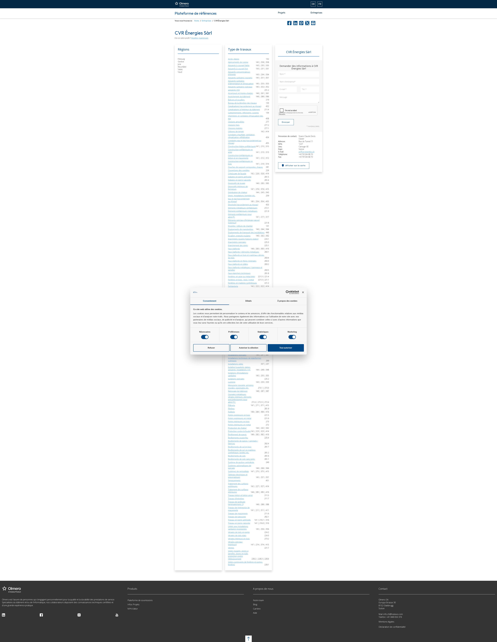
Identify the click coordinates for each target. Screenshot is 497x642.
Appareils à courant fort (238, 68)
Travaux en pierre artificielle (239, 520)
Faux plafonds (234, 248)
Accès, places (233, 59)
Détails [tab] (248, 301)
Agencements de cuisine (238, 62)
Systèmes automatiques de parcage (239, 466)
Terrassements (234, 480)
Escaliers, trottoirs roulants (239, 236)
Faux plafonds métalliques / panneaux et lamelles (245, 268)
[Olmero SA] (11, 589)
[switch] (234, 337)
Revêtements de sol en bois (239, 447)
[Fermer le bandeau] (303, 292)
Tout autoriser (285, 348)
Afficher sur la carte (295, 165)
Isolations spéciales (236, 379)
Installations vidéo (235, 364)
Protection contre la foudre (239, 431)
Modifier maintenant (199, 38)
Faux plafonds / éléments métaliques (243, 252)
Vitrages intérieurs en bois (239, 539)
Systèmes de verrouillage (238, 471)
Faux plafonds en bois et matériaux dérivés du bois (246, 256)
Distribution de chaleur (237, 192)
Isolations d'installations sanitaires (238, 374)
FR (320, 3)
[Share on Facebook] (289, 23)
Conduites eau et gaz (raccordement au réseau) (244, 141)
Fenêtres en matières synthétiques (242, 283)
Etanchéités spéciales (237, 242)
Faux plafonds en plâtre (238, 264)
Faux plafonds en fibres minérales (242, 261)
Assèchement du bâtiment (239, 96)
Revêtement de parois (237, 434)
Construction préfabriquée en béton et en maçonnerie (240, 156)
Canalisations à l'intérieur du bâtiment (244, 109)
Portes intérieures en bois (239, 421)
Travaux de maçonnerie (238, 513)
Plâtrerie (231, 405)
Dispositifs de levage (236, 183)
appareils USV (234, 90)
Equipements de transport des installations (246, 232)
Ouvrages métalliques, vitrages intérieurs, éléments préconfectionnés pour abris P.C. (239, 398)
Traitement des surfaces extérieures (238, 485)
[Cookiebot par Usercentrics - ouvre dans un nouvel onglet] (287, 292)
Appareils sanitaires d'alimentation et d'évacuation (240, 82)
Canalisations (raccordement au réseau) (244, 106)
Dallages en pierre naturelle (239, 180)
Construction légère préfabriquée (242, 146)
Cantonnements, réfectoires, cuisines (243, 112)
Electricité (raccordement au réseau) (243, 204)
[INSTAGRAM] (79, 614)
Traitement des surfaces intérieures (238, 490)
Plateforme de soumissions (140, 600)
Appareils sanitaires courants (240, 78)
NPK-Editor (132, 608)
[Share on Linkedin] (295, 23)
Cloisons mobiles (235, 128)
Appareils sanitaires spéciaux (240, 87)
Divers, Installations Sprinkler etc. (241, 195)
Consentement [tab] (209, 301)
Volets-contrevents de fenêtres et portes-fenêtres (245, 563)
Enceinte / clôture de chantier (240, 226)
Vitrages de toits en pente (239, 532)
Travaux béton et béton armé (240, 495)
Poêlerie (231, 412)
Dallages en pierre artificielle (239, 177)
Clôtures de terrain (236, 131)
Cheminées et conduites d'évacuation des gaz (245, 117)
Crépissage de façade (237, 173)
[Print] (313, 23)
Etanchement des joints (238, 245)
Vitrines (231, 548)
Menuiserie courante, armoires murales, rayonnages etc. (241, 386)
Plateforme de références (196, 13)
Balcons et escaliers (236, 100)
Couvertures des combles (239, 170)
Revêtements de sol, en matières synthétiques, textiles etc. (241, 451)
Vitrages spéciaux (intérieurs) (235, 543)
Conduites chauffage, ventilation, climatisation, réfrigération (241, 136)
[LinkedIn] (3, 614)
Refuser (211, 348)
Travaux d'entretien (236, 498)
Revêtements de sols (237, 456)
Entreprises (316, 12)
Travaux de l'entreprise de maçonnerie (239, 508)
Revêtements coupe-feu (238, 438)
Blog (255, 604)
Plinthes (231, 408)
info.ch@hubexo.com (393, 614)
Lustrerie (231, 382)
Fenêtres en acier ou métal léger (241, 276)
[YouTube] (116, 614)
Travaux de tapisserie (237, 516)
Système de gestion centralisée (241, 462)
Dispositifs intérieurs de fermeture (238, 187)
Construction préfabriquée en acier (240, 150)
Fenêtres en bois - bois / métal (241, 280)
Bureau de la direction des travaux (242, 103)
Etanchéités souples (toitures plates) (243, 239)
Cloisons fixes (233, 125)
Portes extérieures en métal (239, 418)
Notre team (258, 600)
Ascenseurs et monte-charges (240, 93)
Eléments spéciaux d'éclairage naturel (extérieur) (244, 221)
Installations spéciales (237, 355)
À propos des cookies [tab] (287, 301)
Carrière (257, 608)
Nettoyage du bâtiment (237, 391)
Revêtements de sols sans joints (241, 459)
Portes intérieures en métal (239, 425)
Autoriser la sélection (248, 348)
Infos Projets (133, 604)
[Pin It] (301, 23)
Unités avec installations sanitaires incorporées (238, 527)
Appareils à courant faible (238, 65)
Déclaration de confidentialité (392, 626)
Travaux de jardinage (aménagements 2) (236, 503)
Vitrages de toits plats (237, 535)
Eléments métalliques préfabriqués (242, 208)
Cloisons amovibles (236, 122)
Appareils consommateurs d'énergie (239, 73)
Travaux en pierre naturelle (239, 523)
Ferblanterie (233, 286)
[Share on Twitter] (307, 23)
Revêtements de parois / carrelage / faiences (243, 442)
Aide (255, 612)
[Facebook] (41, 614)
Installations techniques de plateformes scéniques (244, 359)
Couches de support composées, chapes (245, 167)
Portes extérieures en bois (239, 415)
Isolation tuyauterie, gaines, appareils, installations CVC (239, 368)
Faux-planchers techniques (239, 273)
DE (313, 3)
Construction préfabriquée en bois (240, 162)
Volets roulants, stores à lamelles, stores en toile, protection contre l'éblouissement (238, 555)
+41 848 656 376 (394, 617)
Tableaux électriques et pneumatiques (237, 475)
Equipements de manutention (240, 229)
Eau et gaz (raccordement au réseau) (239, 200)
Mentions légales (386, 621)
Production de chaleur (237, 428)
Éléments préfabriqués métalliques (242, 211)
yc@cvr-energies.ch (306, 151)
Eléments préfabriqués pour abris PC (240, 215)
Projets (281, 12)
